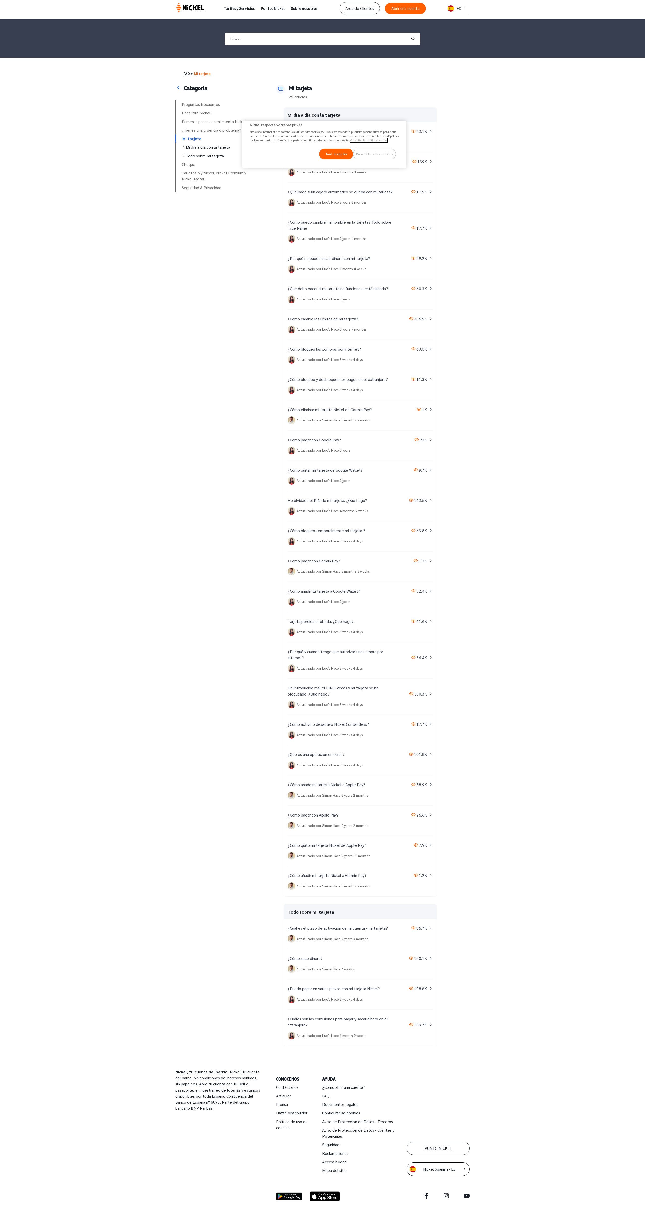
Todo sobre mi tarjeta (205, 155)
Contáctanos (287, 1087)
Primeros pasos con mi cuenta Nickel (214, 121)
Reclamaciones (335, 1153)
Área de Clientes (359, 8)
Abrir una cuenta (405, 8)
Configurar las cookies (341, 1112)
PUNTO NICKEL (438, 1148)
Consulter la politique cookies (368, 140)
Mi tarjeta (202, 73)
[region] (324, 144)
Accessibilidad (334, 1161)
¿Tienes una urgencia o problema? (211, 130)
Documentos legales (340, 1104)
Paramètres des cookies (374, 154)
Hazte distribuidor (291, 1112)
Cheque (188, 164)
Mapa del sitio (334, 1170)
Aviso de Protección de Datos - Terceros (357, 1121)
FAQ (186, 73)
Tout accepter (336, 154)
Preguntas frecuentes (201, 104)
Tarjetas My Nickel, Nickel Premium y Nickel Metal (214, 176)
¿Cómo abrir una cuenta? (343, 1087)
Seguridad (330, 1144)
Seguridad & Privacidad (201, 187)
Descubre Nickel (196, 112)
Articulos (284, 1095)
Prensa (282, 1104)
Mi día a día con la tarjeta (208, 147)
